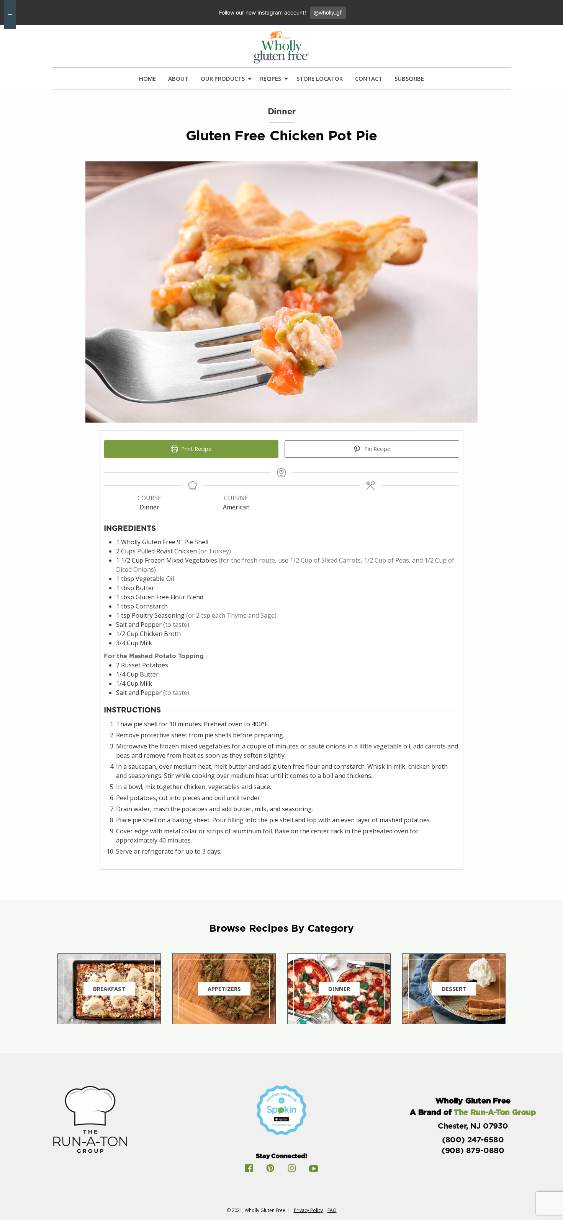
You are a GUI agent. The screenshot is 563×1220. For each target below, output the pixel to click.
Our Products (223, 78)
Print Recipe (195, 448)
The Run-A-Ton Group (495, 1112)
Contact (368, 78)
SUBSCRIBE (409, 78)
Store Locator (319, 78)
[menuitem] (147, 79)
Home (147, 78)
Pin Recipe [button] (376, 448)
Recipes (270, 78)
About (178, 78)
